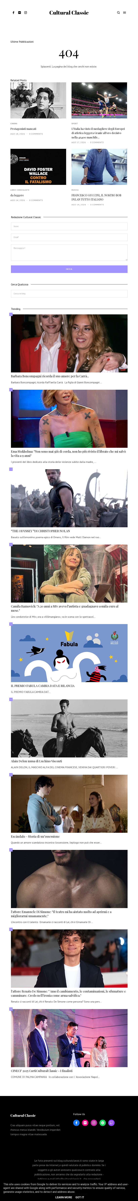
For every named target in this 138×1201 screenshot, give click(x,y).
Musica (75, 190)
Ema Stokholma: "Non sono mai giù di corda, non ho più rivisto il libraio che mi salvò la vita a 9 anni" (68, 453)
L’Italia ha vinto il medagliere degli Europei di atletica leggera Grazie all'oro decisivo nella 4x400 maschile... (98, 133)
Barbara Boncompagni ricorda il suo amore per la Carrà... (50, 376)
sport (75, 123)
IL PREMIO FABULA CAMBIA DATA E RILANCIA (42, 686)
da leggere (17, 195)
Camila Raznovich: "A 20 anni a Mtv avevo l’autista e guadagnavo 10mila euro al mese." (64, 608)
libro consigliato (19, 190)
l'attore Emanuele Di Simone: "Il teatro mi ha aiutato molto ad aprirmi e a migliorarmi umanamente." (61, 914)
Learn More (63, 1197)
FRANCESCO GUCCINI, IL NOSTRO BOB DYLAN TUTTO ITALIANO (96, 197)
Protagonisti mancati (23, 129)
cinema (13, 123)
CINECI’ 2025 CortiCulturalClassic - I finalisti (42, 1071)
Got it (79, 1197)
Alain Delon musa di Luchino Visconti (36, 761)
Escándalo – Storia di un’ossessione (35, 836)
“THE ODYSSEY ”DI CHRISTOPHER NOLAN (40, 531)
